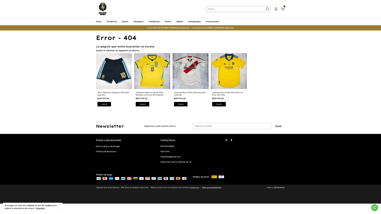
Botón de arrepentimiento (211, 187)
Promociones (212, 21)
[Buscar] (267, 9)
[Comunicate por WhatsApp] (374, 207)
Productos (112, 21)
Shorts (168, 21)
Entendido (40, 208)
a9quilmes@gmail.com (170, 157)
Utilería (179, 21)
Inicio (99, 21)
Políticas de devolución (106, 151)
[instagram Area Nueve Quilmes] (226, 140)
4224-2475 (165, 151)
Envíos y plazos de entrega (108, 146)
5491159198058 (167, 146)
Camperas (138, 21)
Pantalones (154, 21)
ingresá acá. (194, 187)
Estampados (194, 21)
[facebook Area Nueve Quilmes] (231, 140)
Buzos (125, 21)
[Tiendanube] (275, 188)
